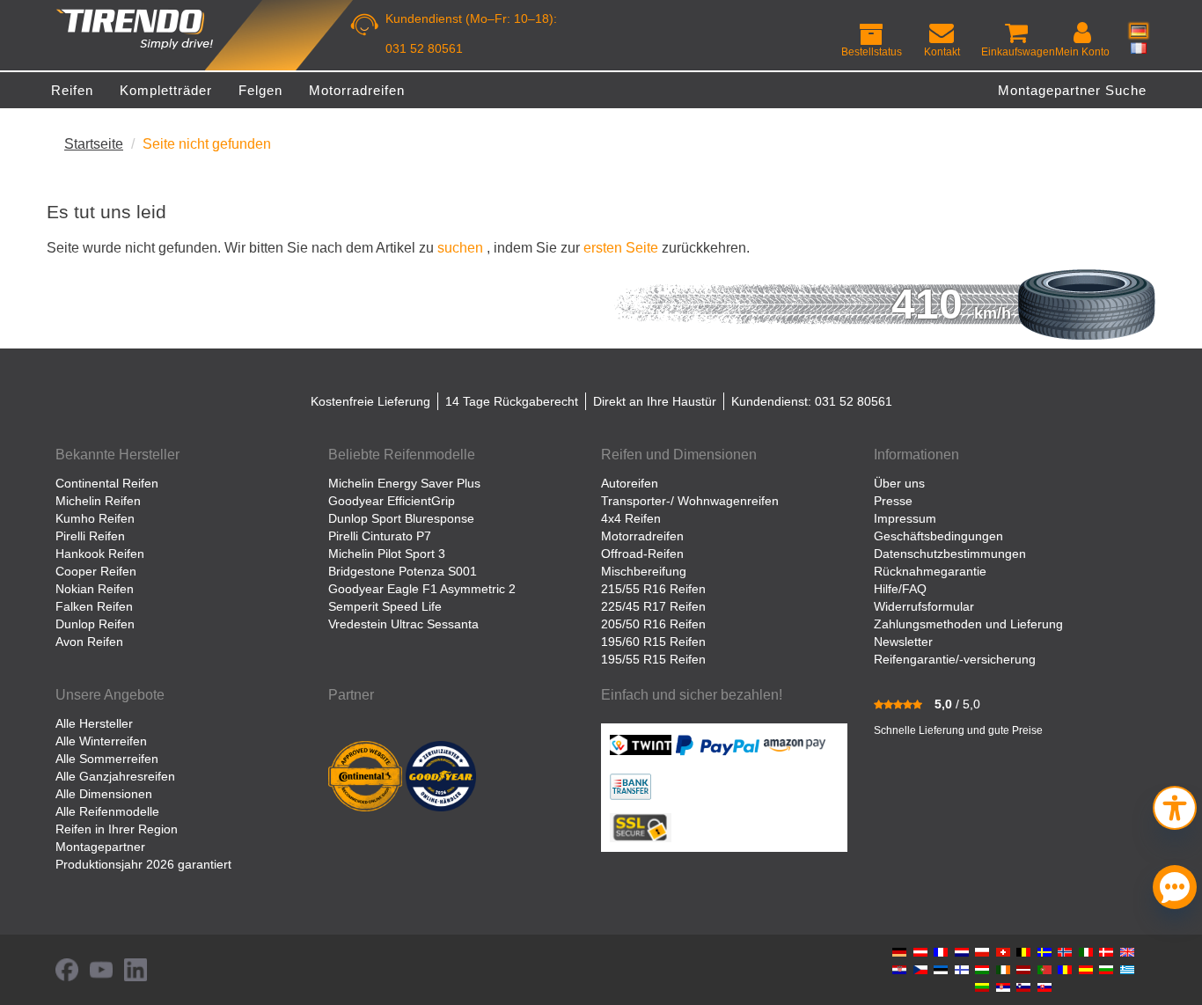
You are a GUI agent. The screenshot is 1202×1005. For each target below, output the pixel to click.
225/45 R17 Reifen (653, 606)
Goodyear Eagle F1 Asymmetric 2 (422, 589)
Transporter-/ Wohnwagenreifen (690, 501)
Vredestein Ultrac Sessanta (403, 624)
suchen (460, 247)
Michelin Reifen (98, 501)
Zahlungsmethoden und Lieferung (968, 624)
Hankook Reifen (99, 554)
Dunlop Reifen (95, 624)
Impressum (905, 518)
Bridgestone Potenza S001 (402, 571)
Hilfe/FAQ (900, 589)
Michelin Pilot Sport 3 (386, 554)
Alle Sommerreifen (106, 759)
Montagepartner (100, 847)
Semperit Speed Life (385, 606)
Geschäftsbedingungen (938, 536)
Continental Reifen (106, 483)
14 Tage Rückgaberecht (511, 401)
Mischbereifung (643, 571)
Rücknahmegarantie (930, 571)
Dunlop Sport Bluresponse (401, 518)
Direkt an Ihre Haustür (654, 401)
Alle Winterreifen (101, 741)
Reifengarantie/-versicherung (955, 659)
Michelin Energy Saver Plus (404, 483)
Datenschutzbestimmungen (950, 554)
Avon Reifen (89, 642)
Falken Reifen (94, 606)
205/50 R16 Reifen (653, 624)
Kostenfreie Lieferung (370, 401)
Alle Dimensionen (103, 794)
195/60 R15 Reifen (653, 642)
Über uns (899, 483)
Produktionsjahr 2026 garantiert (143, 864)
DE (1139, 31)
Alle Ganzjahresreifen (115, 776)
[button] (1175, 805)
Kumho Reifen (95, 518)
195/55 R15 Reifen (653, 659)
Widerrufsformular (924, 606)
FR (1139, 47)
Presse (893, 501)
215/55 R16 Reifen (653, 589)
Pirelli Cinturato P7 (379, 536)
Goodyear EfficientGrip (391, 501)
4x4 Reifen (631, 518)
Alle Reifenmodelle (107, 811)
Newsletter (903, 642)
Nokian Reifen (94, 589)
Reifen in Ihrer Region (116, 829)
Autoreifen (629, 483)
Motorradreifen (642, 536)
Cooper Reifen (95, 571)
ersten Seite (620, 247)
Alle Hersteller (94, 723)
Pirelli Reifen (90, 536)
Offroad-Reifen (642, 554)
